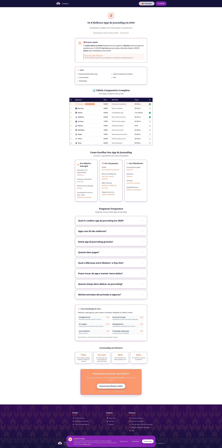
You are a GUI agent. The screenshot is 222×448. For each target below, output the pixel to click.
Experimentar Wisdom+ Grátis (111, 386)
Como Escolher (83, 77)
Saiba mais (87, 444)
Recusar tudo (124, 441)
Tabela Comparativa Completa (122, 74)
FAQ (113, 77)
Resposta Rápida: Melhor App (87, 74)
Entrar (161, 3)
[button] (160, 3)
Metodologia (82, 81)
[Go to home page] (63, 3)
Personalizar (135, 441)
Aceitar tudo (148, 441)
